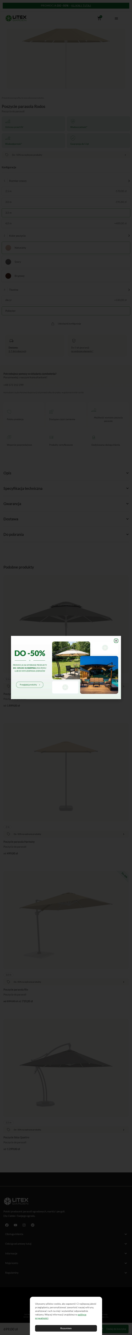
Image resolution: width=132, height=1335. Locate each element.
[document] (66, 667)
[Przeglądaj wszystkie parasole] (66, 667)
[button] (116, 640)
